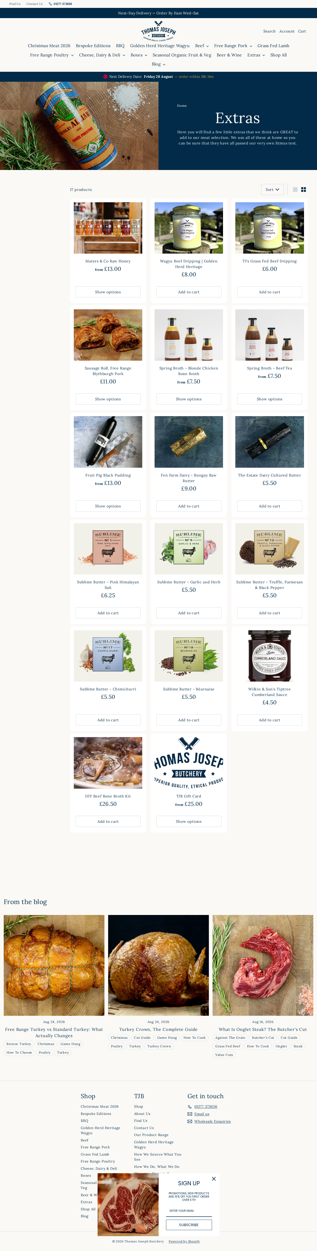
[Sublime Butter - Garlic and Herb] (189, 558)
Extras (254, 55)
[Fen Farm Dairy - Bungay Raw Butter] (189, 454)
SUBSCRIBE (189, 1225)
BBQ (120, 45)
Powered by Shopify (184, 1241)
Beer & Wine (229, 55)
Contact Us (34, 4)
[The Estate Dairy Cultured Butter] (270, 451)
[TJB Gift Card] (189, 772)
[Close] (214, 1178)
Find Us (14, 4)
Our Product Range (151, 1135)
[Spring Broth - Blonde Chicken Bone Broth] (189, 347)
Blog (157, 64)
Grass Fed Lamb (273, 45)
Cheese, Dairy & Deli (100, 55)
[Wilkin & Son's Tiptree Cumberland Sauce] (270, 668)
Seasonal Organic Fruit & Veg (182, 55)
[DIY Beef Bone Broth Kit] (108, 772)
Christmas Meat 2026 (49, 45)
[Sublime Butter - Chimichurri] (108, 665)
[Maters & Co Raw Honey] (108, 238)
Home (182, 106)
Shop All (278, 55)
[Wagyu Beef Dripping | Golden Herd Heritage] (189, 241)
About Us (142, 1113)
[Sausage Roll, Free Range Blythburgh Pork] (108, 347)
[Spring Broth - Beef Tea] (270, 344)
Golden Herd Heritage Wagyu (160, 45)
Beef (200, 45)
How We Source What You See (157, 1157)
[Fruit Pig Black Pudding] (108, 451)
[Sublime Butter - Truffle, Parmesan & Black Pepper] (270, 561)
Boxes (137, 55)
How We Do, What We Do (157, 1166)
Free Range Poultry (50, 55)
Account (286, 31)
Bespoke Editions (93, 45)
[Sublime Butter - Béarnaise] (189, 665)
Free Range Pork (231, 45)
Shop (138, 1106)
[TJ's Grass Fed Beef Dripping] (270, 238)
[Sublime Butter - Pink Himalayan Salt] (108, 561)
